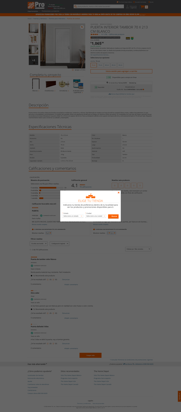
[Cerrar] (119, 191)
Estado (66, 213)
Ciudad (88, 213)
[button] (113, 216)
